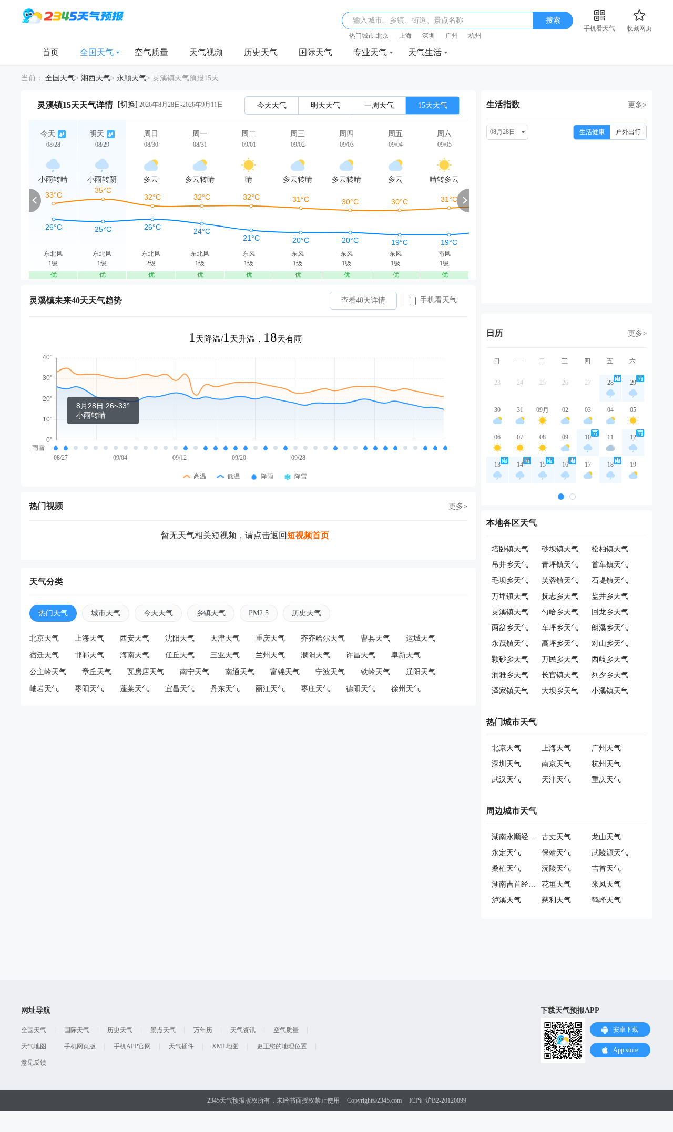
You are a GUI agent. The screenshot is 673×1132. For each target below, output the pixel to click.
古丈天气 (556, 837)
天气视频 (206, 52)
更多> (457, 506)
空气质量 (151, 52)
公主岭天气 (47, 672)
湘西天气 (95, 78)
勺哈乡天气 (560, 612)
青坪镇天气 (560, 565)
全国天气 (97, 52)
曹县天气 (375, 638)
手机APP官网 (132, 1046)
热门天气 (53, 613)
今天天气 (272, 105)
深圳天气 (506, 764)
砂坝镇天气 (560, 549)
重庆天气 (270, 638)
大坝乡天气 (560, 691)
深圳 (428, 35)
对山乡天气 (610, 643)
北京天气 (44, 638)
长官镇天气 (560, 675)
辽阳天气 (420, 672)
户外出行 (628, 132)
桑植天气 (506, 868)
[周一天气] (200, 200)
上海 (405, 35)
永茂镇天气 (510, 643)
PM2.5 (259, 613)
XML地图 (225, 1046)
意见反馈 (33, 1062)
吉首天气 (606, 868)
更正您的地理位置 (282, 1046)
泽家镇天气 (510, 691)
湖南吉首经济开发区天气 (532, 884)
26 (565, 382)
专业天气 (370, 52)
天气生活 (425, 52)
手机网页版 (80, 1046)
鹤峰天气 (606, 900)
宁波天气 (330, 672)
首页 (50, 52)
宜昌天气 (180, 689)
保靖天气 (556, 853)
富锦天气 (285, 672)
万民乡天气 (560, 659)
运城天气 (420, 638)
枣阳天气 (89, 689)
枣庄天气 (315, 689)
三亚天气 (225, 655)
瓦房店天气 (145, 672)
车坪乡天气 (560, 628)
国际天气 (315, 52)
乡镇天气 (211, 613)
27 (588, 382)
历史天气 (261, 52)
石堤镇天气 (610, 580)
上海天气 (89, 638)
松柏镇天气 (610, 549)
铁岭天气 (375, 672)
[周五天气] (395, 200)
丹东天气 (225, 689)
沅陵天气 (556, 868)
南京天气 (556, 764)
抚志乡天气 (560, 596)
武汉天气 (506, 780)
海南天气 (134, 655)
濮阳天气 (315, 655)
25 (542, 382)
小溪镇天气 (610, 691)
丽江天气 (270, 689)
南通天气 (239, 672)
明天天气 (325, 105)
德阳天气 (360, 689)
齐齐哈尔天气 (323, 638)
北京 (382, 35)
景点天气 (163, 1030)
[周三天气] (297, 200)
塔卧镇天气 (510, 549)
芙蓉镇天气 (560, 580)
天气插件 (181, 1046)
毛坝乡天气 (510, 580)
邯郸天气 (89, 655)
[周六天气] (444, 200)
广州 (451, 35)
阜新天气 (406, 655)
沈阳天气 (180, 638)
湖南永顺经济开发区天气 (532, 837)
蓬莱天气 (134, 689)
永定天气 (506, 853)
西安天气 (134, 638)
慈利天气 (556, 900)
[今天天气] (53, 200)
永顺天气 (131, 78)
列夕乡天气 (610, 675)
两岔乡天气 (510, 628)
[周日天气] (151, 200)
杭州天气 (606, 764)
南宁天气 (194, 672)
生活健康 (592, 132)
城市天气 (105, 613)
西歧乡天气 (610, 659)
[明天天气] (102, 200)
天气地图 (33, 1046)
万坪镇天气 (510, 596)
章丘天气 (96, 672)
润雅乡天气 (510, 675)
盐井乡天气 (610, 596)
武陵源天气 (610, 853)
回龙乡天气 (610, 612)
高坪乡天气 (560, 643)
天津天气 (225, 638)
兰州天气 (270, 655)
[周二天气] (249, 200)
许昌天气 (360, 655)
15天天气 (432, 105)
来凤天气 (606, 884)
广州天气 (606, 748)
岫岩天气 (44, 689)
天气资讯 (243, 1030)
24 (520, 382)
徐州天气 (406, 689)
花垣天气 (556, 884)
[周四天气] (346, 200)
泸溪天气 (506, 900)
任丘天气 (180, 655)
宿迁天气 (44, 655)
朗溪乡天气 (610, 628)
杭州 (474, 35)
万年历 (202, 1030)
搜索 (553, 20)
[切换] (128, 104)
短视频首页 (308, 535)
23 (497, 382)
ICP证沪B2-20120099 (437, 1100)
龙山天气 (606, 837)
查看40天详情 (363, 300)
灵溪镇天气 (510, 612)
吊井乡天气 (510, 565)
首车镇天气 (610, 565)
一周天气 (379, 105)
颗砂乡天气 (510, 659)
